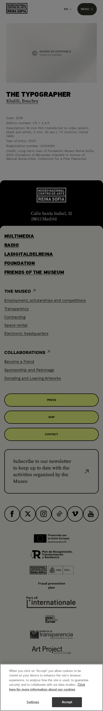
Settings (33, 702)
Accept (67, 702)
